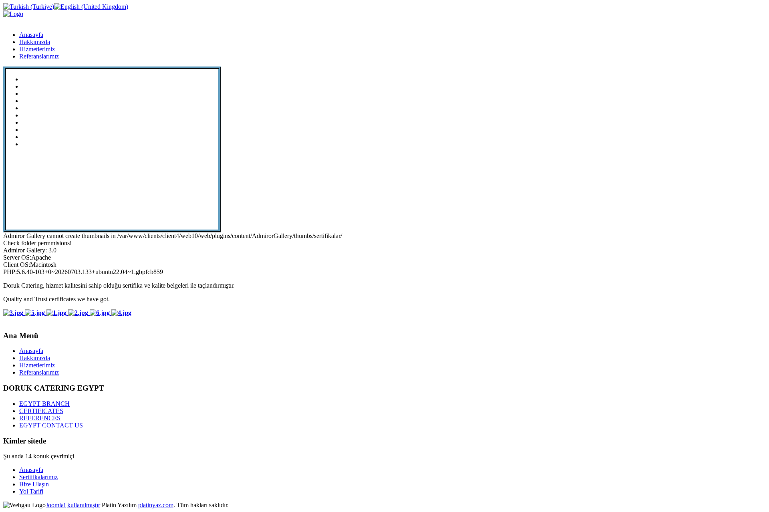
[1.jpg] (57, 312)
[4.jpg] (121, 312)
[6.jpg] (100, 312)
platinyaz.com (155, 505)
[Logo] (13, 13)
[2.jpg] (79, 312)
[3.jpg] (14, 312)
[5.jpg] (35, 312)
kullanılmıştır (83, 505)
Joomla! (56, 505)
